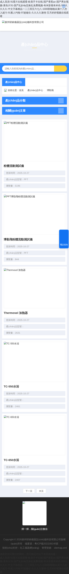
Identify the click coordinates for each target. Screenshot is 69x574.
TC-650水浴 (11, 460)
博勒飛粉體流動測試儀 (18, 239)
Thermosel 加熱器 (16, 313)
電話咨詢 (64, 245)
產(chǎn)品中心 (13, 82)
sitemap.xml (60, 547)
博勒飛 (50, 90)
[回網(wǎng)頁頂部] (63, 233)
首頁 (21, 90)
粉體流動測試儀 (14, 165)
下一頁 (29, 491)
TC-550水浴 (11, 386)
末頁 (41, 491)
